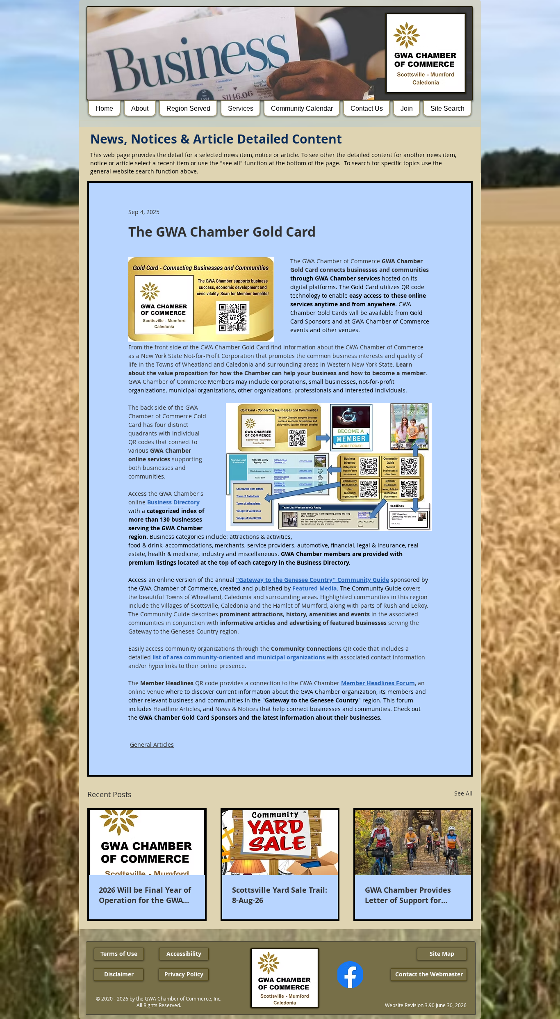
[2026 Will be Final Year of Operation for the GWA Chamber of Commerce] (147, 842)
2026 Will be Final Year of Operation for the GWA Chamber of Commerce (145, 895)
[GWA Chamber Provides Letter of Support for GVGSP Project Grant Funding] (413, 842)
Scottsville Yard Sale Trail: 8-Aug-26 (279, 895)
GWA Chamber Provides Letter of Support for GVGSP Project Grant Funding (408, 895)
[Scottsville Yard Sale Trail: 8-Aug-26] (280, 842)
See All (463, 793)
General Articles (152, 744)
